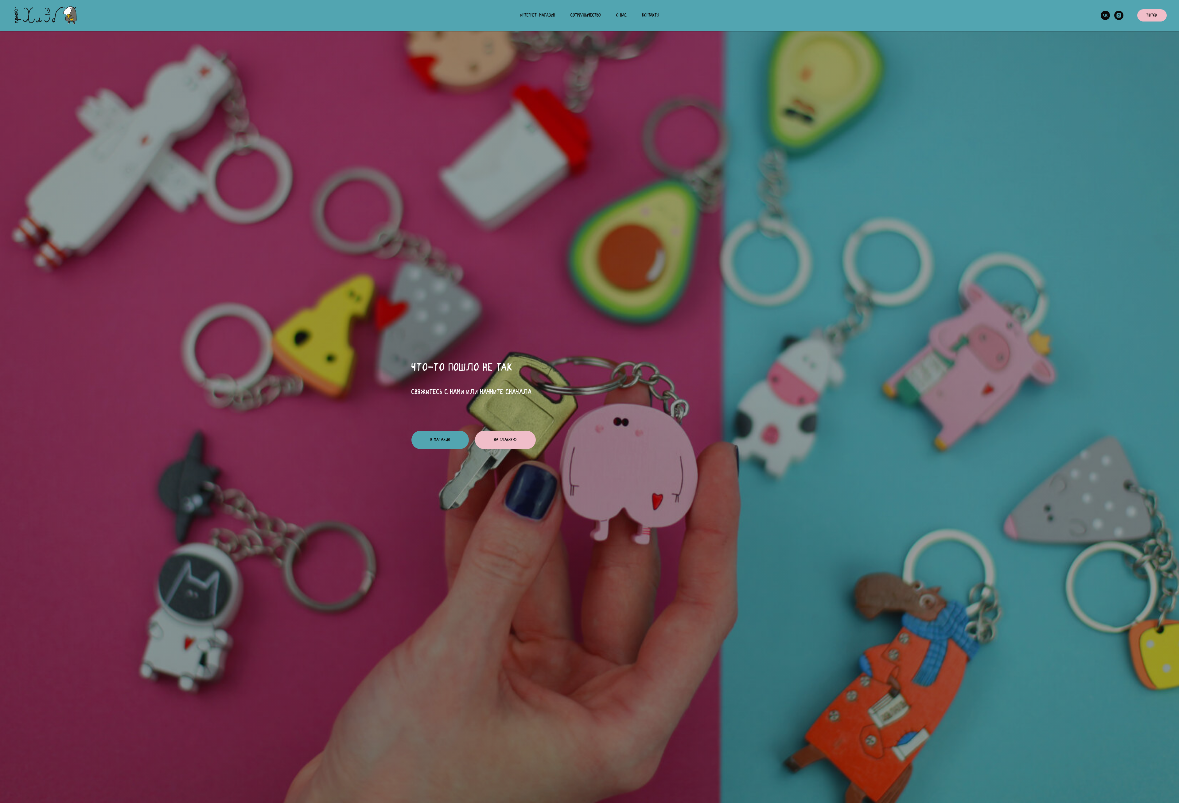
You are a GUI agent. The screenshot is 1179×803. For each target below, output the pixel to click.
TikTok (1152, 15)
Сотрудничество (585, 15)
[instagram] (1118, 15)
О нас (621, 15)
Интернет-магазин (537, 15)
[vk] (1105, 15)
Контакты (650, 15)
